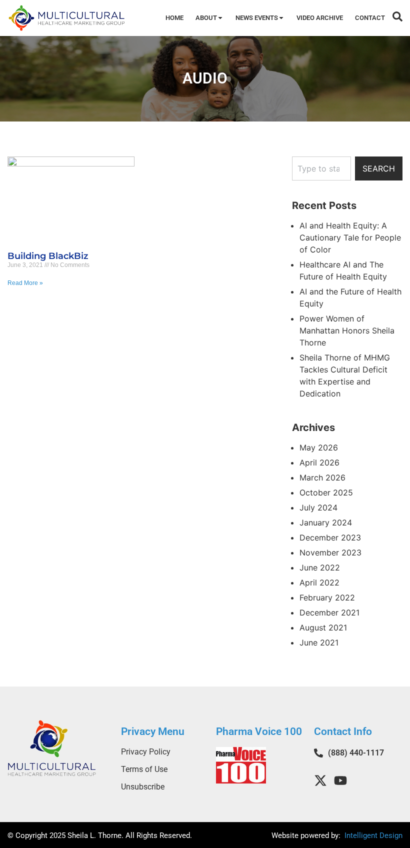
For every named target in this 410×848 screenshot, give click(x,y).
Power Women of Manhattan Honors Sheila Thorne (347, 331)
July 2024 (319, 507)
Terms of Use (144, 769)
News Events (257, 18)
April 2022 (320, 583)
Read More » (25, 283)
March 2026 (323, 477)
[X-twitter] (320, 780)
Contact (370, 18)
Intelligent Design (372, 835)
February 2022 (327, 597)
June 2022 (320, 567)
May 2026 (319, 447)
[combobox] (321, 168)
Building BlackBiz (48, 256)
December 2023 (330, 537)
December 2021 (330, 613)
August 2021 (323, 627)
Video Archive (319, 18)
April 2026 (320, 463)
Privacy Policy (145, 751)
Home (175, 18)
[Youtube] (340, 780)
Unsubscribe (142, 787)
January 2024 (326, 523)
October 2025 (326, 493)
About (206, 18)
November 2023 (331, 553)
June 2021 (319, 643)
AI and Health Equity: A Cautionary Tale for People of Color (350, 237)
